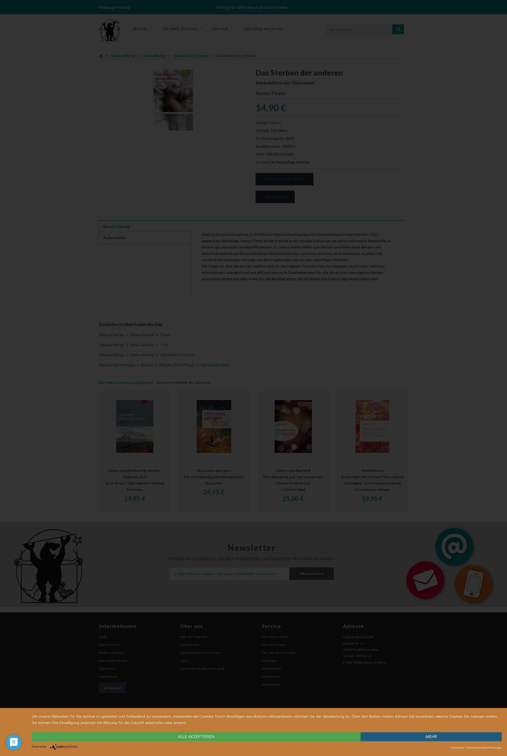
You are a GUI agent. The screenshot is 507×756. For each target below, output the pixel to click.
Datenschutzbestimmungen (484, 747)
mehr (431, 736)
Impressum (457, 747)
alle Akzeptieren (196, 736)
